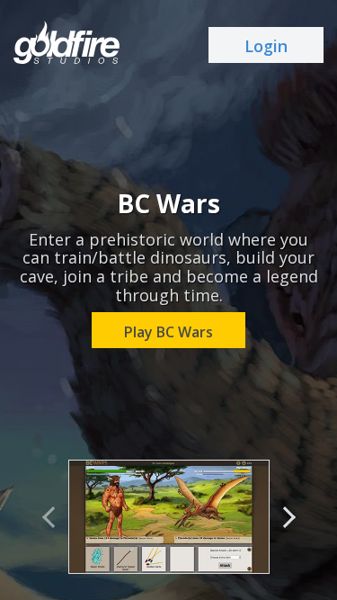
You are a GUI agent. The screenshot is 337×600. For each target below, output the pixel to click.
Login (266, 46)
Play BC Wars (168, 332)
